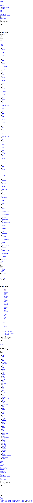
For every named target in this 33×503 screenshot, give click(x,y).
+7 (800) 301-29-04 (3, 14)
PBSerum (3, 403)
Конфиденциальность (3, 497)
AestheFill (3, 354)
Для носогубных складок (5, 437)
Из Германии (4, 440)
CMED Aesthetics (4, 363)
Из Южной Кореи (4, 446)
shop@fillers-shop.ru (3, 18)
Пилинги (3, 454)
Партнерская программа (5, 7)
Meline (3, 396)
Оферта (1, 498)
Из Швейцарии (4, 445)
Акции (1, 462)
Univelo (3, 430)
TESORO (3, 427)
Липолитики (4, 448)
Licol (2, 393)
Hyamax (3, 388)
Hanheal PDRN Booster (5, 382)
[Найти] (1, 40)
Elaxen (3, 373)
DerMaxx (3, 370)
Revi (2, 416)
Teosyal (3, 426)
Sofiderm (3, 423)
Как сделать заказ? (4, 6)
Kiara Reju (3, 392)
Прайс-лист (3, 8)
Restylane (3, 414)
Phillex (3, 405)
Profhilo (3, 408)
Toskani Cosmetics (4, 428)
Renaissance (3, 411)
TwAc (3, 429)
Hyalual (3, 386)
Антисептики (4, 432)
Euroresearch (4, 375)
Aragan (3, 357)
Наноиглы (3, 452)
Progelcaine (3, 409)
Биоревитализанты (5, 433)
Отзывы (3, 3)
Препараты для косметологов (6, 455)
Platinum (3, 406)
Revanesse (3, 415)
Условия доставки (3, 472)
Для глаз (3, 434)
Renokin (3, 413)
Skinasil (3, 422)
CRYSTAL (3, 364)
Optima (3, 402)
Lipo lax (3, 394)
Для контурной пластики (5, 435)
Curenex (3, 365)
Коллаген (3, 447)
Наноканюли (4, 453)
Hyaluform (3, 387)
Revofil (3, 419)
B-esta (3, 358)
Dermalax (3, 368)
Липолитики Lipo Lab (5, 449)
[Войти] (0, 281)
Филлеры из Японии (5, 457)
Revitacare (3, 417)
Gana (3, 380)
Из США (3, 443)
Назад (5, 289)
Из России (3, 442)
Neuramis (3, 401)
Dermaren (3, 369)
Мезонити (3, 451)
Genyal (3, 381)
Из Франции (4, 444)
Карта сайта (2, 499)
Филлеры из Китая (5, 456)
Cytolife (3, 367)
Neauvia (3, 400)
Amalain (3, 355)
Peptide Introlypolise (5, 404)
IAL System (3, 389)
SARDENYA (4, 420)
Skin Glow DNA (4, 421)
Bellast (3, 359)
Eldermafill (3, 374)
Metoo (3, 399)
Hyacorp (3, 384)
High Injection (4, 383)
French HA (3, 379)
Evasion (3, 376)
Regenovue (3, 410)
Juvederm (3, 391)
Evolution (3, 377)
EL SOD (3, 372)
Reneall (3, 412)
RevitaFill (3, 418)
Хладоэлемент (4, 458)
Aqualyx (3, 356)
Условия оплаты (2, 471)
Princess (3, 407)
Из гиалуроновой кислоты (6, 441)
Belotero (3, 360)
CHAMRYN (4, 362)
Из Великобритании (5, 439)
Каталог (1, 461)
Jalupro (3, 390)
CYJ (2, 366)
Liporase (3, 395)
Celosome (3, 361)
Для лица (3, 436)
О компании (2, 464)
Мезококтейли (4, 450)
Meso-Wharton (4, 397)
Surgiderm (3, 425)
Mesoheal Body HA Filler (5, 398)
